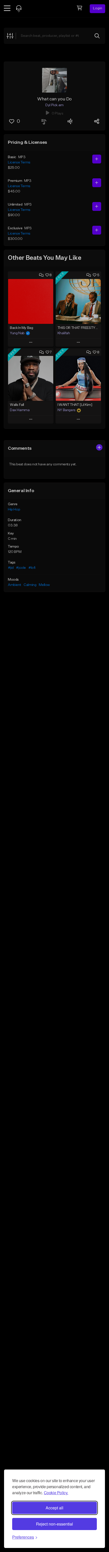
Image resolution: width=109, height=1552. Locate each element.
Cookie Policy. (56, 1492)
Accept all (54, 1508)
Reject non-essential (54, 1524)
